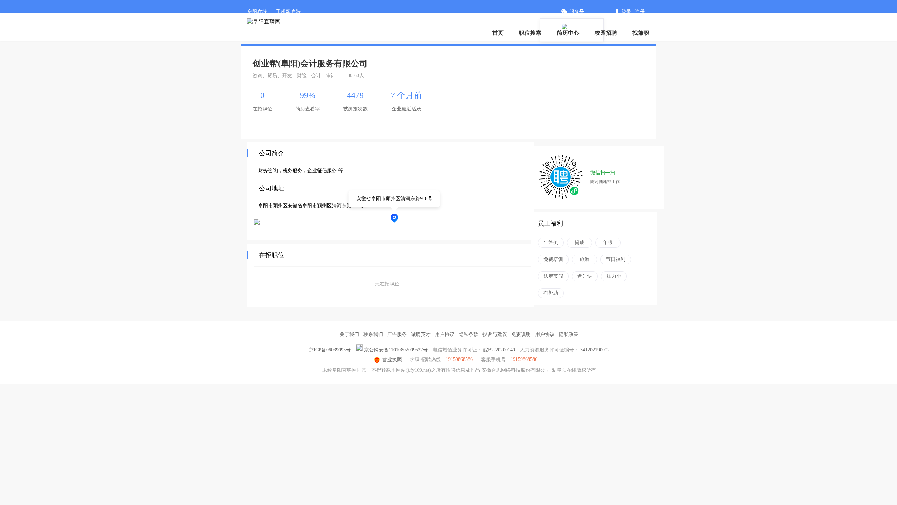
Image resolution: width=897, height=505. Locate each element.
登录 (626, 11)
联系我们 (373, 334)
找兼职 (640, 33)
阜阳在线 (257, 11)
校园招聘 (606, 33)
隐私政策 (568, 334)
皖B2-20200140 (499, 349)
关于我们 (349, 334)
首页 (498, 33)
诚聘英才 (421, 334)
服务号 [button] (576, 11)
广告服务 (397, 334)
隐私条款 (468, 334)
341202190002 (595, 349)
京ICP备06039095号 (330, 349)
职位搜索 (530, 33)
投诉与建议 (494, 334)
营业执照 (392, 359)
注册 (640, 11)
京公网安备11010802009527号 (396, 349)
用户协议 (444, 334)
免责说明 (521, 334)
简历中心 (568, 33)
